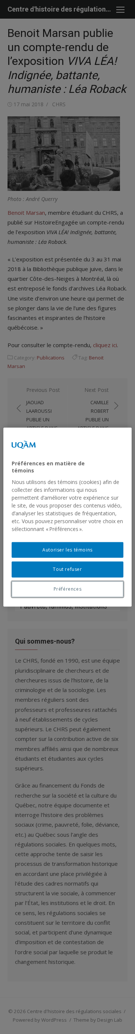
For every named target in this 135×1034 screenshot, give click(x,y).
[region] (67, 517)
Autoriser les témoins (67, 549)
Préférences (68, 589)
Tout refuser (67, 569)
